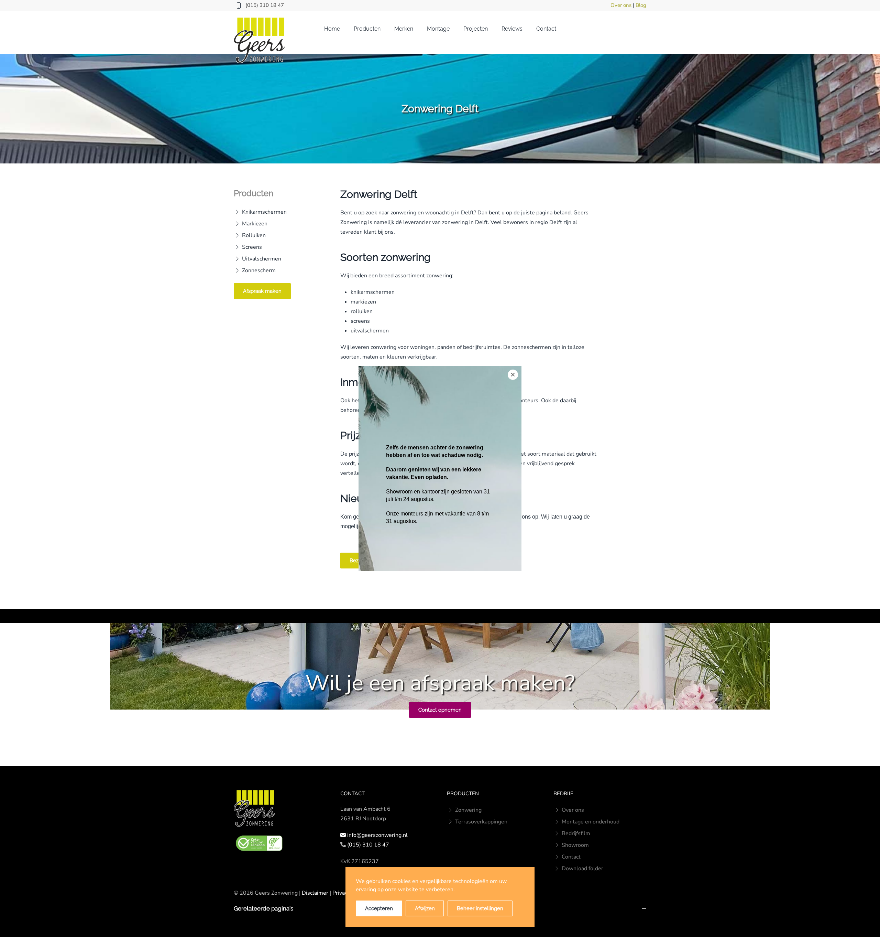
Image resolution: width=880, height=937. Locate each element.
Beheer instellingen (480, 908)
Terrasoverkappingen (481, 822)
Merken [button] (403, 28)
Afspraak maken (262, 291)
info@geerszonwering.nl (377, 835)
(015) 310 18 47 (264, 5)
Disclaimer (315, 893)
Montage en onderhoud (590, 822)
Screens (252, 247)
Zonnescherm (259, 270)
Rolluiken (254, 235)
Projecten (475, 28)
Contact (546, 28)
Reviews (512, 28)
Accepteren (379, 908)
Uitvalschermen (261, 259)
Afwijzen (425, 908)
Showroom (575, 845)
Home (332, 28)
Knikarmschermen (264, 212)
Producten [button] (367, 28)
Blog (641, 5)
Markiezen (254, 223)
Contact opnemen (440, 710)
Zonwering (468, 810)
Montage (438, 28)
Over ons (620, 5)
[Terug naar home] (259, 40)
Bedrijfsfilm (576, 833)
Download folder (582, 868)
